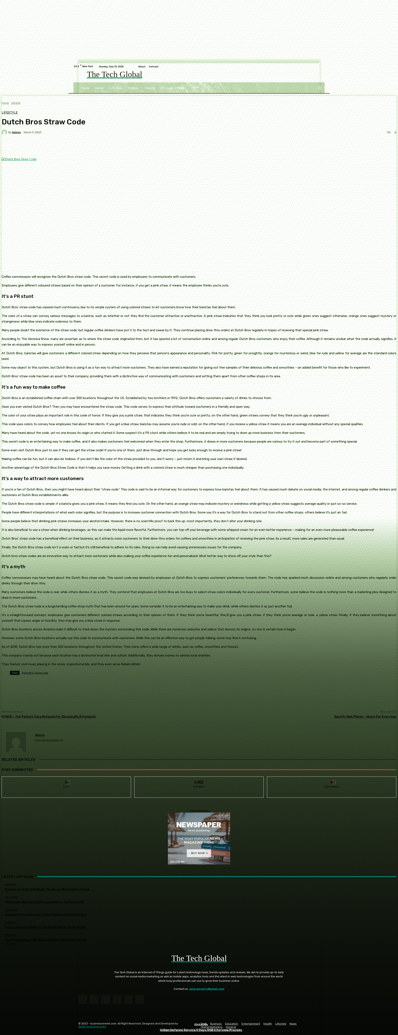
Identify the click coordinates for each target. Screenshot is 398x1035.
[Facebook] (82, 999)
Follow (199, 779)
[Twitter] (140, 999)
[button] (320, 88)
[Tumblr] (128, 999)
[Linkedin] (105, 999)
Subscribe (331, 779)
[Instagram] (94, 999)
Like (66, 779)
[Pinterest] (117, 999)
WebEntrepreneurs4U (92, 1026)
